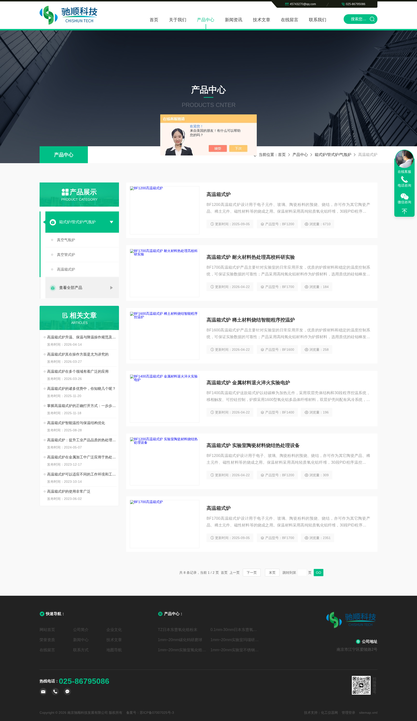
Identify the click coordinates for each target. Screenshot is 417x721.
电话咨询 (404, 185)
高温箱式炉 (66, 269)
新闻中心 (81, 640)
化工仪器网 (329, 712)
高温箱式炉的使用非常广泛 (68, 491)
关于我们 (177, 19)
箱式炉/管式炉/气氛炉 (333, 155)
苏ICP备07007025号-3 (157, 712)
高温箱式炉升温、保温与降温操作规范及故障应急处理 (81, 337)
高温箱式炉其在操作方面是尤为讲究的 (78, 354)
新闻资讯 (233, 19)
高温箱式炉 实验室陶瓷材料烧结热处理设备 (253, 445)
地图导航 (114, 650)
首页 (154, 19)
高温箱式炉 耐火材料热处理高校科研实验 (251, 257)
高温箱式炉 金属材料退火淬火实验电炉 (248, 382)
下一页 (252, 572)
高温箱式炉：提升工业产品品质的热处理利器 (81, 440)
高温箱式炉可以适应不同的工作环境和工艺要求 (81, 474)
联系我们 (317, 19)
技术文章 (261, 19)
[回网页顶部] (404, 211)
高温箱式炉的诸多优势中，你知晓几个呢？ (81, 388)
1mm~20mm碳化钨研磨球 (180, 640)
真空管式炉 (66, 254)
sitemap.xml (368, 712)
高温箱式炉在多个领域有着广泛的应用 (78, 371)
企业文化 (114, 630)
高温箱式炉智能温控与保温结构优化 (76, 423)
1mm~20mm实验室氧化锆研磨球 (182, 650)
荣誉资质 (47, 640)
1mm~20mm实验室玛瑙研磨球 (234, 640)
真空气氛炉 (66, 240)
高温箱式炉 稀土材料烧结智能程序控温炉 (251, 319)
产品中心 (205, 19)
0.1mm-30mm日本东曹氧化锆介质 (234, 630)
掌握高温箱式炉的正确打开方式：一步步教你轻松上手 (81, 406)
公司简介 (81, 630)
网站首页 (47, 630)
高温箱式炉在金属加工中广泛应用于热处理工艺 (81, 457)
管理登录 (348, 712)
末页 (272, 572)
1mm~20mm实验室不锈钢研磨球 (234, 650)
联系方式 (81, 650)
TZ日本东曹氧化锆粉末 (177, 630)
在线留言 (289, 19)
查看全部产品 (70, 288)
